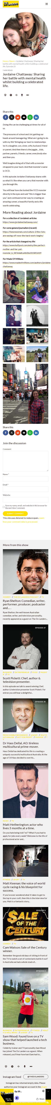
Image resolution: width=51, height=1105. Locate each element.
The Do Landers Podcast (26, 597)
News (12, 61)
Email (6, 485)
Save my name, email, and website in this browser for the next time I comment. (26, 506)
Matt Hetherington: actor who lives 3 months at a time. (23, 826)
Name (6, 474)
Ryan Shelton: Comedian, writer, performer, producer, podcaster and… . (24, 604)
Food (35, 672)
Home (5, 61)
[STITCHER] (27, 95)
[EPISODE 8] (25, 860)
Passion (39, 737)
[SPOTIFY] (10, 95)
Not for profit (24, 737)
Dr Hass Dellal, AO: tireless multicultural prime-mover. (21, 744)
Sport (16, 880)
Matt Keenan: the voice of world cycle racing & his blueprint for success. (24, 886)
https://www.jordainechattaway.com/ (20, 222)
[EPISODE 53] (25, 571)
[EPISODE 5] (25, 923)
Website (6, 495)
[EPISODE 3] (25, 997)
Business (7, 672)
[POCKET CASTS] (22, 95)
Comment (7, 449)
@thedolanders (35, 1077)
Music (6, 821)
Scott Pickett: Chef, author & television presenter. (21, 679)
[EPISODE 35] (25, 715)
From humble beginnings (15, 735)
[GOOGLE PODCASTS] (16, 95)
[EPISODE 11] (25, 790)
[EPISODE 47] (25, 646)
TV (42, 597)
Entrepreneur (22, 672)
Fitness (6, 880)
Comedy (7, 597)
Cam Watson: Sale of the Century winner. (25, 949)
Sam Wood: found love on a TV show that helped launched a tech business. (25, 1039)
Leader (34, 735)
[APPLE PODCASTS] (5, 95)
